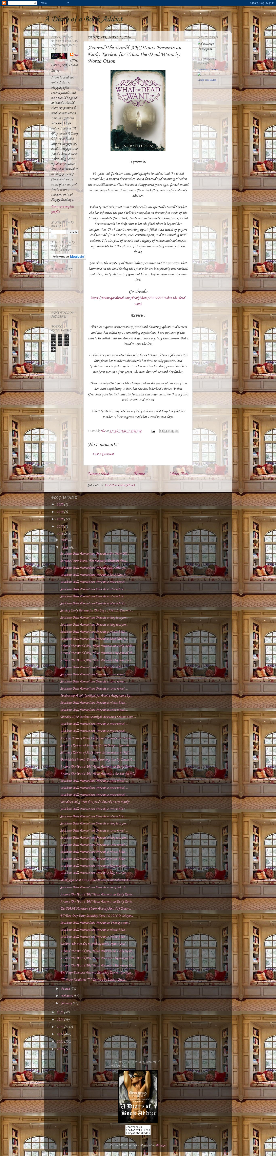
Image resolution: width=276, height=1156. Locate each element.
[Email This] (161, 431)
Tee (76, 55)
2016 (60, 534)
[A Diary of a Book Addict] (138, 1122)
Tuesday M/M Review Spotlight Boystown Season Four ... (98, 717)
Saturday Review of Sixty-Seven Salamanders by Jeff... (95, 752)
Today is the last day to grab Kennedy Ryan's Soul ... (94, 944)
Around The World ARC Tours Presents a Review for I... (97, 660)
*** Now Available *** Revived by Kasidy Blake (92, 980)
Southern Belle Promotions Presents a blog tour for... (94, 618)
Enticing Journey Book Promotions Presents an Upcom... (97, 738)
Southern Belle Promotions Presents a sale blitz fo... (93, 568)
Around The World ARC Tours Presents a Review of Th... (97, 653)
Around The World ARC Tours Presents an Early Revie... (97, 646)
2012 (60, 1034)
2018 (60, 519)
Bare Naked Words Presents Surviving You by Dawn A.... (97, 760)
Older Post (179, 474)
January (67, 1003)
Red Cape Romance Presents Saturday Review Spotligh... (96, 973)
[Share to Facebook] (173, 431)
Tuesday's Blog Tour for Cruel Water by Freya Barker (95, 802)
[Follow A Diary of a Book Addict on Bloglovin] (68, 259)
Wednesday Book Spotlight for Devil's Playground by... (96, 696)
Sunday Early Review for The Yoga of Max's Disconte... (96, 610)
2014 (60, 1020)
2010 (60, 1049)
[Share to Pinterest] (177, 431)
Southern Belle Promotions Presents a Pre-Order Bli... (94, 554)
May (64, 540)
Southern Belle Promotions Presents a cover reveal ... (94, 582)
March (66, 989)
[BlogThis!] (165, 431)
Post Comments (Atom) (119, 485)
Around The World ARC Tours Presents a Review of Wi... (97, 958)
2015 (60, 1012)
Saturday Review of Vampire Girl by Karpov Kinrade (94, 745)
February (67, 996)
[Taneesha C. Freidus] (199, 75)
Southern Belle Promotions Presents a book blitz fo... (94, 575)
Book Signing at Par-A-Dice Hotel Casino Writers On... (96, 880)
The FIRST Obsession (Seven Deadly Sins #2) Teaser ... (96, 909)
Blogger (161, 1145)
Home (139, 474)
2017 (60, 527)
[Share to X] (169, 431)
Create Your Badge (207, 80)
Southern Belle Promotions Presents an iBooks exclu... (95, 923)
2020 (60, 504)
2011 (60, 1042)
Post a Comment (103, 454)
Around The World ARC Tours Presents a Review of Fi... (97, 965)
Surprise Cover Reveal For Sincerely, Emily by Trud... (94, 561)
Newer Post (98, 474)
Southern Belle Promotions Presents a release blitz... (93, 589)
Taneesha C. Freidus (208, 69)
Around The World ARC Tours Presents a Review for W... (98, 774)
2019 (60, 512)
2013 (60, 1027)
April (65, 548)
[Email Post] (153, 431)
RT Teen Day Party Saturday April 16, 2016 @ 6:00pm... (97, 916)
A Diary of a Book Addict (83, 19)
